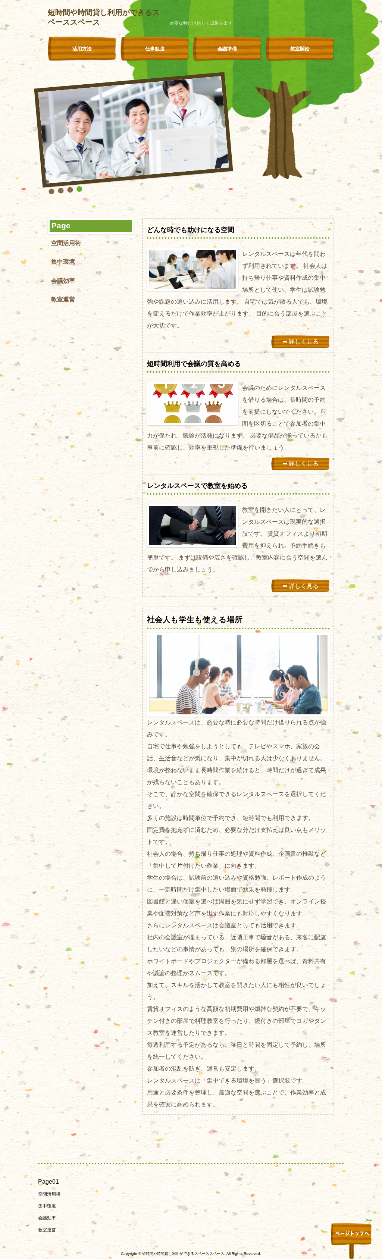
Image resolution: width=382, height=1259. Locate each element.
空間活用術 (66, 243)
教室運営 (63, 299)
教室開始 (300, 48)
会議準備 (227, 48)
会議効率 (63, 281)
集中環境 (63, 262)
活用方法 (82, 48)
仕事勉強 (155, 48)
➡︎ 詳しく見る (300, 341)
